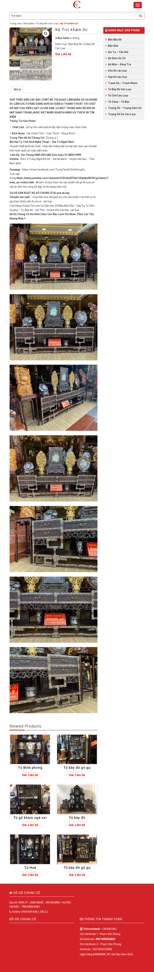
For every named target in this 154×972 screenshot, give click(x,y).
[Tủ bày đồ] (77, 799)
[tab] (17, 89)
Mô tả (17, 89)
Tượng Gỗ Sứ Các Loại (122, 114)
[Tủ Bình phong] (30, 749)
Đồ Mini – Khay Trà (119, 64)
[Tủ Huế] (30, 849)
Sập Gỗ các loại (117, 76)
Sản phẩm (28, 23)
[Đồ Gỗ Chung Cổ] (77, 5)
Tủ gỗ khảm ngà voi (30, 818)
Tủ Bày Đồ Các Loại (47, 23)
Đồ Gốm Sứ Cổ (116, 58)
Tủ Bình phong (30, 768)
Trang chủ (15, 23)
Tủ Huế (30, 868)
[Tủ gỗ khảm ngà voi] (30, 799)
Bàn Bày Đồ (75, 44)
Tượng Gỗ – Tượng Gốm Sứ (125, 107)
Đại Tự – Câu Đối (118, 51)
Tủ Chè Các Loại (118, 95)
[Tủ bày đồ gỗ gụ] (77, 749)
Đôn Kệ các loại (117, 70)
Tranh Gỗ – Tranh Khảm (122, 83)
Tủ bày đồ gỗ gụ (77, 768)
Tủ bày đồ (77, 818)
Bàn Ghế (113, 45)
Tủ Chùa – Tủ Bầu (118, 101)
